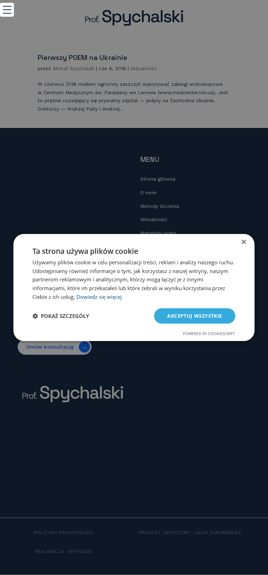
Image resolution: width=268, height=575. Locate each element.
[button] (60, 316)
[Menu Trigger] (7, 10)
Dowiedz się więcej (99, 296)
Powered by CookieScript (209, 333)
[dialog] (133, 287)
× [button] (243, 242)
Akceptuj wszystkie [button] (194, 315)
